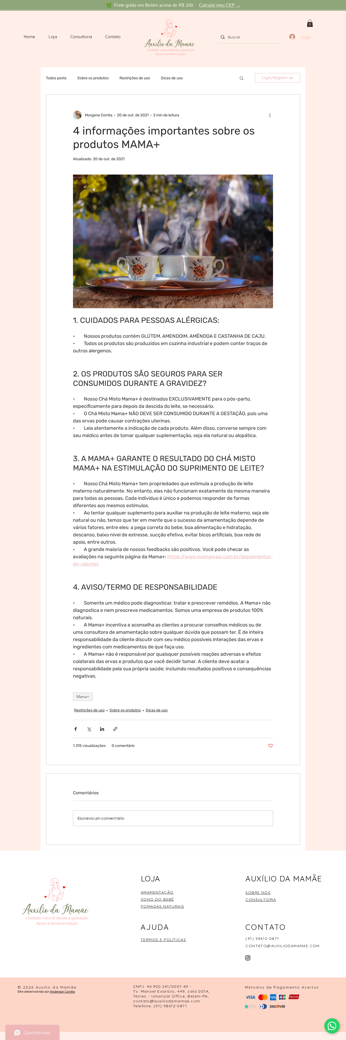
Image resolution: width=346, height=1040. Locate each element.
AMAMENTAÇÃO (157, 892)
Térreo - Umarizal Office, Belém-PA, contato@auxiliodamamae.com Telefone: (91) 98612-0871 (171, 1001)
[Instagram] (247, 957)
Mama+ (82, 696)
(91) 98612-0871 (262, 938)
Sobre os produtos (93, 78)
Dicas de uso (172, 78)
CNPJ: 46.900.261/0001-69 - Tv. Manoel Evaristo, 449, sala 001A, (171, 989)
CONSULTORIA (260, 899)
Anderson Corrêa (62, 991)
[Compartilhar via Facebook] (75, 728)
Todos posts (56, 78)
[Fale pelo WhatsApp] (332, 1026)
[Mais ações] (270, 115)
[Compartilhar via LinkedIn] (102, 728)
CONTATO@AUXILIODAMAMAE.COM (282, 945)
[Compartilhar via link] (115, 728)
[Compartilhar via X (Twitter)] (88, 728)
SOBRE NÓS (258, 892)
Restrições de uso (134, 78)
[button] (310, 23)
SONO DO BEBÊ (157, 899)
